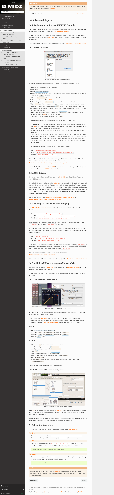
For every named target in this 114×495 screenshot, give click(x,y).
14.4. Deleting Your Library (10, 64)
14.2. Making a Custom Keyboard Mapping (11, 57)
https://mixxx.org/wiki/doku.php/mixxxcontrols (43, 254)
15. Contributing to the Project (10, 67)
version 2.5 (54, 8)
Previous (34, 480)
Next (83, 480)
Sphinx (37, 492)
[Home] (30, 13)
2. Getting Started (6, 18)
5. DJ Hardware (6, 26)
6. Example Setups (6, 28)
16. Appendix (5, 69)
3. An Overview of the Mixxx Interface (12, 21)
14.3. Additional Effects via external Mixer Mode (12, 61)
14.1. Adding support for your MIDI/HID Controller (10, 53)
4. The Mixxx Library (7, 23)
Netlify (80, 492)
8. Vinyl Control (6, 33)
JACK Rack (59, 410)
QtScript (56, 183)
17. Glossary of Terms (7, 72)
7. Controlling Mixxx (7, 31)
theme (46, 492)
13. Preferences (6, 47)
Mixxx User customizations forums (76, 43)
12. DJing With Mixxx (7, 45)
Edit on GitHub (82, 13)
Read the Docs (59, 492)
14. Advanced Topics (7, 50)
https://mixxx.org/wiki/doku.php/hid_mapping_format (45, 199)
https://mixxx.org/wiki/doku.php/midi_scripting (60, 197)
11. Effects (4, 42)
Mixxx (13, 2)
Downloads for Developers (50, 322)
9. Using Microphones (7, 36)
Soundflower (44, 318)
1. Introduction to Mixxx (8, 16)
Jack (33, 410)
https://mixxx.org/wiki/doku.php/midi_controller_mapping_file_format (49, 163)
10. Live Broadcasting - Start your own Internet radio (12, 39)
